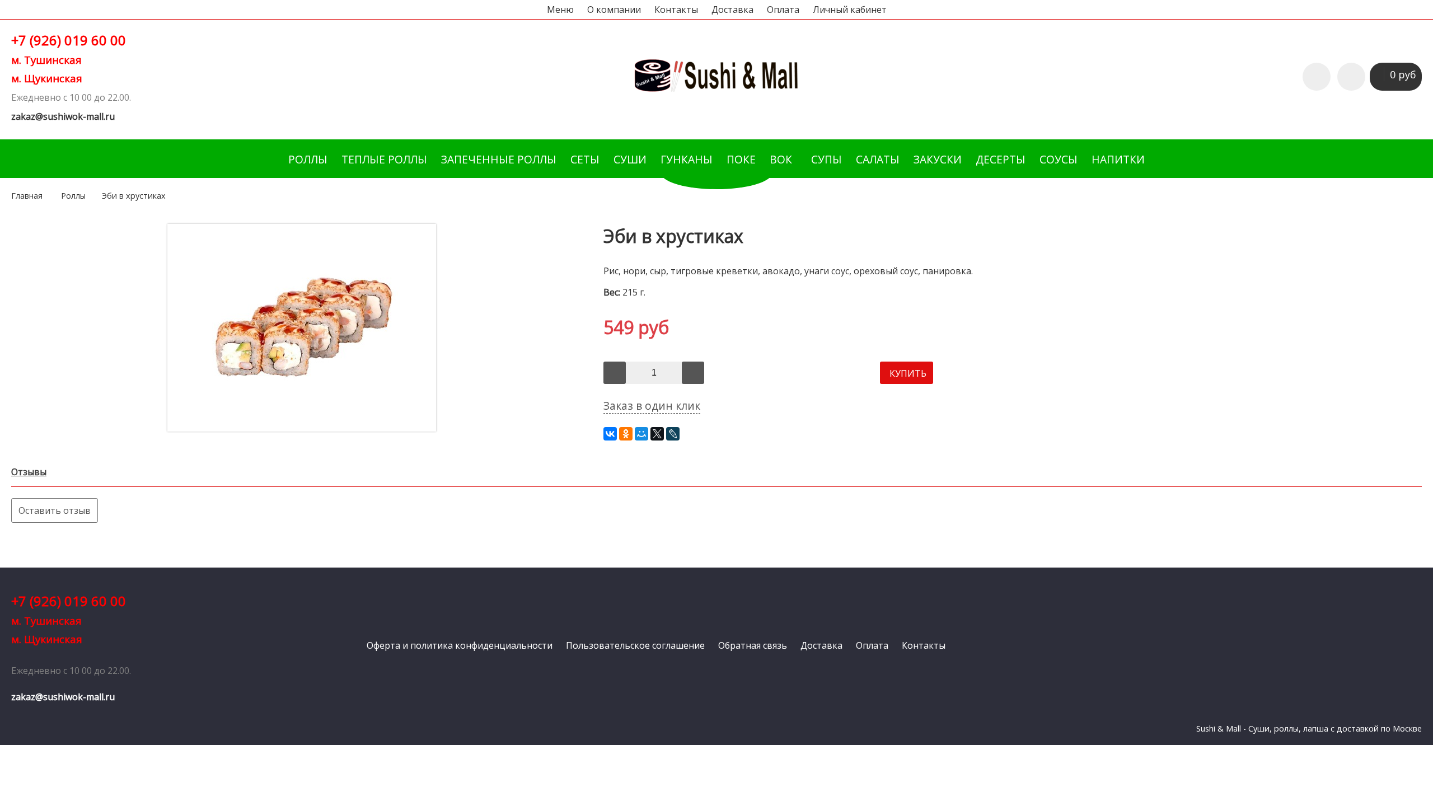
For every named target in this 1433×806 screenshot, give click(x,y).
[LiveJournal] (673, 434)
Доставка (732, 9)
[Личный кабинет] (1351, 77)
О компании (614, 9)
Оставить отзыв (54, 510)
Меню (560, 9)
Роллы (73, 195)
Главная (27, 195)
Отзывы (28, 472)
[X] (657, 434)
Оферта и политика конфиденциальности (459, 645)
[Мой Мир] (641, 434)
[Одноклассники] (626, 434)
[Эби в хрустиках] (301, 428)
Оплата (783, 9)
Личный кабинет (850, 9)
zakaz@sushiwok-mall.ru (63, 116)
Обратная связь (752, 645)
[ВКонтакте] (610, 434)
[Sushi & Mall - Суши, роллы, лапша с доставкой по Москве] (716, 90)
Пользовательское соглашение (635, 645)
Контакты (676, 9)
